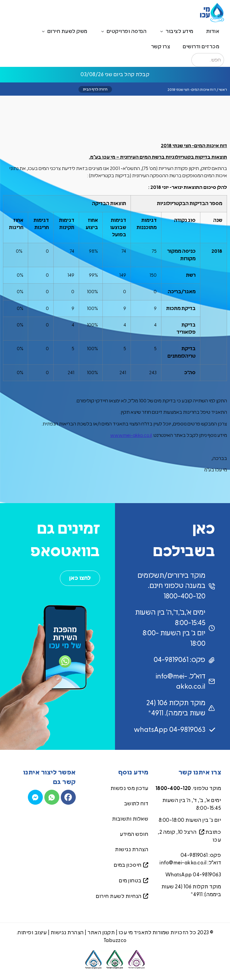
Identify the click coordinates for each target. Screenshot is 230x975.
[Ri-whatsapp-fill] (51, 797)
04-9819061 (194, 855)
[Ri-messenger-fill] (35, 797)
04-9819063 (207, 874)
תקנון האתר (101, 932)
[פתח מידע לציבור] (161, 31)
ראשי (223, 89)
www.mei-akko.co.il (131, 435)
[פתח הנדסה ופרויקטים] (102, 31)
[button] (95, 89)
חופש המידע (134, 834)
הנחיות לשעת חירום (119, 896)
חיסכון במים (128, 865)
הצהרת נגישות (131, 849)
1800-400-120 (173, 788)
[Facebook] (68, 797)
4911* (196, 894)
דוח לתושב (136, 803)
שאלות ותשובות (130, 818)
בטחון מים (130, 880)
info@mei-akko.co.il (183, 862)
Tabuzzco (115, 940)
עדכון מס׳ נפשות (130, 788)
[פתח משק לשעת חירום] (43, 31)
